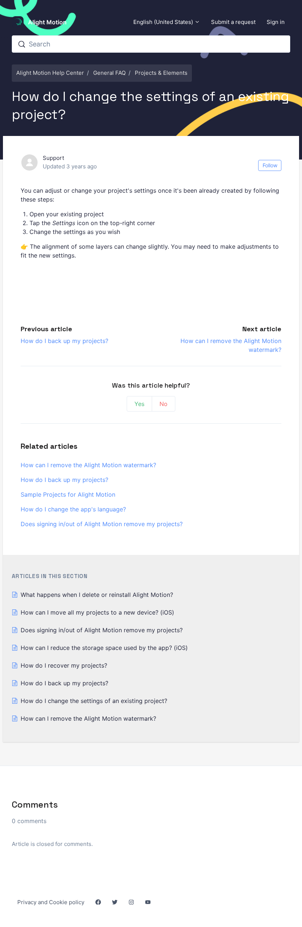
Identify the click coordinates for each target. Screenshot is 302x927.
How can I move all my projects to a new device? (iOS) (97, 612)
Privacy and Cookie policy (50, 902)
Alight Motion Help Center (50, 72)
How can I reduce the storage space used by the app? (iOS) (104, 647)
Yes (139, 403)
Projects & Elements (161, 72)
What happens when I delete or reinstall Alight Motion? (97, 594)
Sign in (276, 21)
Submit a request (233, 21)
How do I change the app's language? (73, 509)
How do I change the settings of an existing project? (94, 700)
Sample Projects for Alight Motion (68, 494)
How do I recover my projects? (64, 665)
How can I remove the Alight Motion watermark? (88, 465)
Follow (270, 165)
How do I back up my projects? (64, 340)
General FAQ (109, 72)
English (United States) (163, 21)
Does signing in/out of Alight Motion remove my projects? (102, 524)
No (163, 403)
